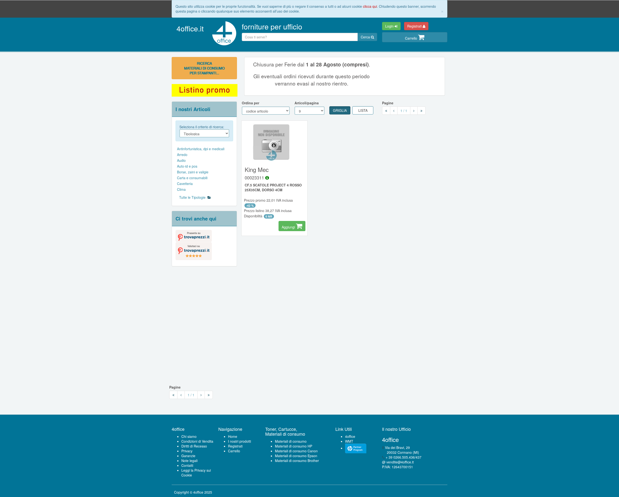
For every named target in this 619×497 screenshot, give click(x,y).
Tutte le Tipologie (193, 197)
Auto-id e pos (187, 166)
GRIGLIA (340, 110)
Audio (181, 160)
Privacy (186, 450)
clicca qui (370, 6)
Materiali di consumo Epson (296, 455)
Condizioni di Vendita (197, 441)
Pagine (387, 102)
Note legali (189, 460)
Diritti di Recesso (194, 446)
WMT (349, 441)
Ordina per (250, 102)
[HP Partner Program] (355, 448)
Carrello (411, 38)
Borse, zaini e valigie (192, 172)
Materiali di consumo (291, 441)
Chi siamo (189, 436)
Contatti (187, 465)
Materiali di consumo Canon (296, 450)
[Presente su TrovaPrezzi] (194, 235)
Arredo (182, 154)
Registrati (415, 26)
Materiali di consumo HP (293, 446)
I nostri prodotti (239, 441)
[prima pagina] (386, 110)
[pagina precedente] (394, 110)
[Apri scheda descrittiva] (267, 177)
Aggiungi (289, 227)
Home (232, 436)
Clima (181, 189)
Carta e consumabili (192, 177)
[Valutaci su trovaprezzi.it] (194, 250)
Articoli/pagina (307, 102)
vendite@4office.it (400, 462)
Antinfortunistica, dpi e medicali (200, 148)
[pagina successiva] (414, 110)
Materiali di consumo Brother (297, 460)
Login (390, 26)
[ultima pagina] (421, 110)
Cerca (366, 37)
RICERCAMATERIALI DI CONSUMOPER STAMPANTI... (204, 68)
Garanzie (188, 455)
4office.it (190, 28)
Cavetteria (185, 183)
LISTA (363, 110)
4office (350, 436)
